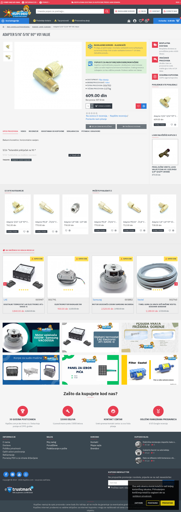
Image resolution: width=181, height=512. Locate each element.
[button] (5, 284)
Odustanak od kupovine (52, 131)
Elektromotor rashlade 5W (68, 304)
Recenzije (33, 131)
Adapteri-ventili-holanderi (21, 160)
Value (107, 82)
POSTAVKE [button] (153, 503)
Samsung (97, 299)
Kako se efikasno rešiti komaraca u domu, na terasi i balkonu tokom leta (160, 458)
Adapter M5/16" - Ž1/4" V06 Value (135, 222)
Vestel (141, 299)
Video (23, 131)
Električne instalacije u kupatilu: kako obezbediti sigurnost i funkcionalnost (160, 442)
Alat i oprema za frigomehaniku (18, 27)
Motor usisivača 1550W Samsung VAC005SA (112, 304)
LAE (5, 299)
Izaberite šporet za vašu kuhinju (156, 450)
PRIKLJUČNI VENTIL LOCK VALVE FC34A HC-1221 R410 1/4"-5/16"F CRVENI (164, 169)
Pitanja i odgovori (90, 131)
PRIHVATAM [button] (167, 503)
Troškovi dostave (132, 126)
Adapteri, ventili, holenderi (41, 27)
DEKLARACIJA (73, 131)
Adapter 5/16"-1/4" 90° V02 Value (18, 222)
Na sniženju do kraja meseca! (20, 250)
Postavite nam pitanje (96, 119)
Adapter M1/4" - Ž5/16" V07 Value (47, 222)
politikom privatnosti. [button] (142, 496)
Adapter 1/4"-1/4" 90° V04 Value (164, 222)
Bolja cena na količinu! (102, 126)
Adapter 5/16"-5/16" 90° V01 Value (166, 116)
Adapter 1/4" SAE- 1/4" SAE (75, 222)
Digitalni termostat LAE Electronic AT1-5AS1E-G (24, 305)
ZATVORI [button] (139, 503)
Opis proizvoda (10, 131)
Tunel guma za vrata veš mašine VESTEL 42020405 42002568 (157, 305)
